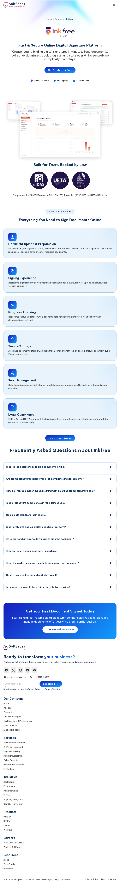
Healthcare (9, 782)
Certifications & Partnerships (18, 721)
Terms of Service (52, 689)
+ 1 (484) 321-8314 (41, 677)
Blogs (6, 860)
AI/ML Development (13, 747)
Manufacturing (11, 790)
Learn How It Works (60, 438)
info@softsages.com (16, 677)
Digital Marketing (12, 751)
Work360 (8, 830)
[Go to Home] (14, 5)
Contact (8, 712)
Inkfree (7, 825)
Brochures (8, 868)
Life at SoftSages (12, 716)
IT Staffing (9, 769)
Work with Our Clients (14, 842)
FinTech (7, 795)
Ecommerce (9, 786)
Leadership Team (12, 730)
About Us (8, 708)
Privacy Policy (34, 689)
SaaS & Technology (13, 804)
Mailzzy (7, 816)
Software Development (15, 742)
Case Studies (10, 864)
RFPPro (7, 821)
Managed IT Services (14, 764)
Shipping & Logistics (13, 799)
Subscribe (49, 683)
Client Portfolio (11, 725)
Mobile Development (13, 756)
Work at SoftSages (13, 847)
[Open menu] (113, 5)
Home (6, 703)
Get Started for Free (60, 70)
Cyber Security (11, 760)
